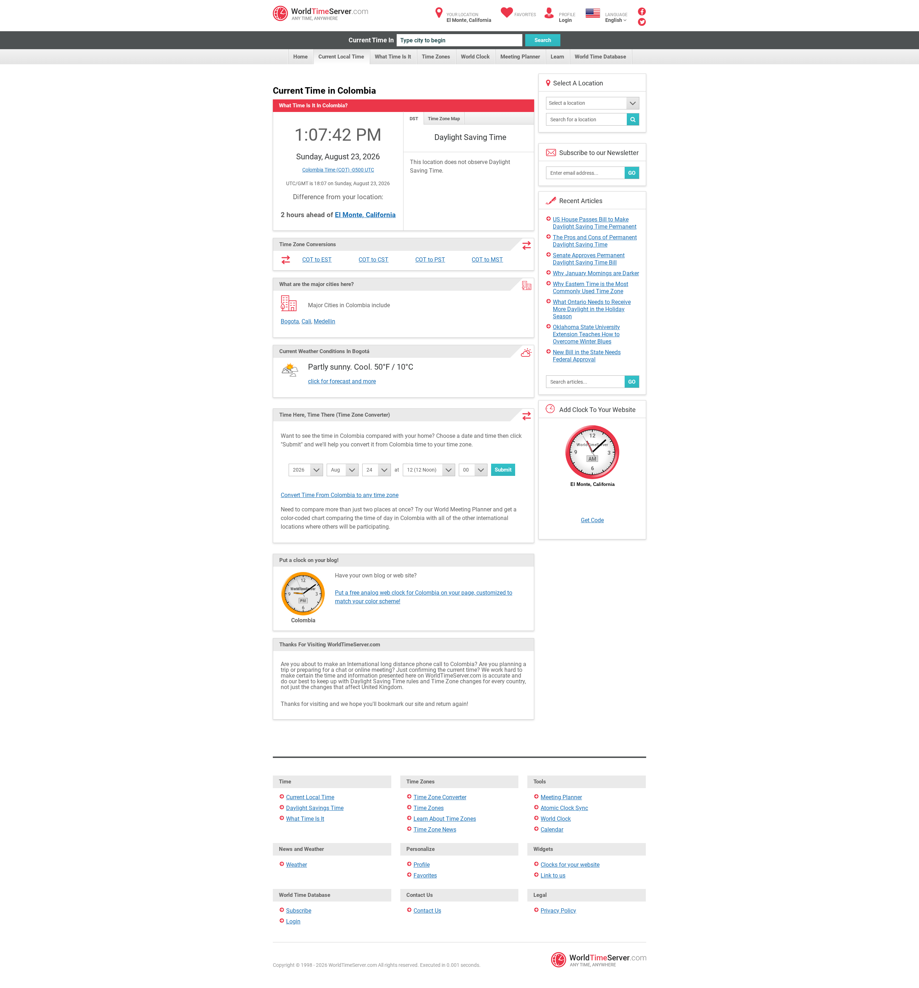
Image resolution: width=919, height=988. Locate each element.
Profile (422, 864)
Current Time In (371, 40)
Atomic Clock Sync (564, 808)
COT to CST (373, 259)
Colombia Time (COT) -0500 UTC (338, 170)
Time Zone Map (444, 118)
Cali (306, 321)
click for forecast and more (342, 381)
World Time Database (600, 56)
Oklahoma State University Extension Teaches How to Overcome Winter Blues (586, 334)
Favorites (525, 14)
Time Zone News (435, 829)
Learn (557, 56)
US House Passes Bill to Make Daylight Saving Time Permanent (594, 223)
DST (414, 118)
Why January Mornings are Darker (596, 273)
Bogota (290, 321)
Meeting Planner (520, 56)
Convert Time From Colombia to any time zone (339, 495)
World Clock (475, 56)
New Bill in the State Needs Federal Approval (587, 356)
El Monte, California (365, 215)
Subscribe (298, 910)
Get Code (592, 520)
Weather (296, 864)
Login (565, 20)
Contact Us (427, 910)
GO (631, 173)
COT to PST (430, 259)
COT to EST (317, 259)
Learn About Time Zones (445, 818)
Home (300, 56)
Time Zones (436, 56)
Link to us (553, 875)
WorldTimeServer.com (320, 13)
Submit (503, 470)
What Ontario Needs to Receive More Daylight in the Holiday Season (592, 309)
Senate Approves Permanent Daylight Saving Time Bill (589, 259)
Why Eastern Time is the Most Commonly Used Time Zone (590, 288)
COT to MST (487, 259)
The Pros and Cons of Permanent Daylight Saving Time (595, 241)
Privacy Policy (558, 910)
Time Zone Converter (440, 797)
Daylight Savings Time (315, 808)
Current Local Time (341, 56)
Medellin (324, 321)
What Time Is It (393, 56)
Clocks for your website (570, 864)
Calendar (552, 829)
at (397, 470)
